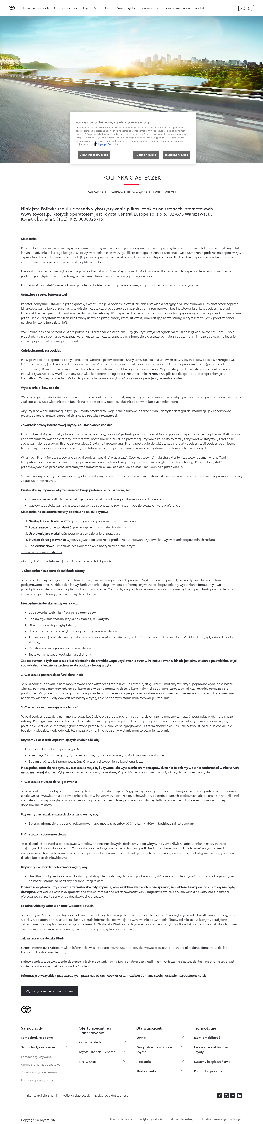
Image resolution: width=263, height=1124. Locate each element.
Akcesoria (143, 1061)
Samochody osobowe (37, 1037)
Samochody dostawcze (38, 1047)
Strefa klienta (146, 1071)
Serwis (141, 1037)
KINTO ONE (87, 1061)
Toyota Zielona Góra (97, 7)
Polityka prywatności (151, 1119)
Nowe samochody (36, 7)
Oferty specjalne (66, 7)
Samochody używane (36, 1056)
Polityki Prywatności (35, 373)
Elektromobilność (207, 1037)
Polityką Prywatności (102, 415)
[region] (133, 138)
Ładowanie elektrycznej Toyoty (211, 1049)
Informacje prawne (121, 1119)
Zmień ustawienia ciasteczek (41, 551)
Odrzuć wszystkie (146, 154)
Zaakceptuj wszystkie (176, 154)
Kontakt (200, 7)
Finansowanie (150, 7)
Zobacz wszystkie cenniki (39, 1072)
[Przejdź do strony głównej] (12, 8)
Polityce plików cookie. (107, 144)
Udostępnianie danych (182, 1119)
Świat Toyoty (126, 7)
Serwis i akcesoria (177, 7)
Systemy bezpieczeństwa (212, 1061)
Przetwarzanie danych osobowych (222, 1119)
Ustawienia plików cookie (94, 154)
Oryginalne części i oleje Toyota (154, 1049)
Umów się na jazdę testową (41, 1064)
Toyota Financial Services (97, 1051)
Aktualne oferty (90, 1042)
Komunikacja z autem (209, 1071)
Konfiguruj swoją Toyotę (38, 1079)
